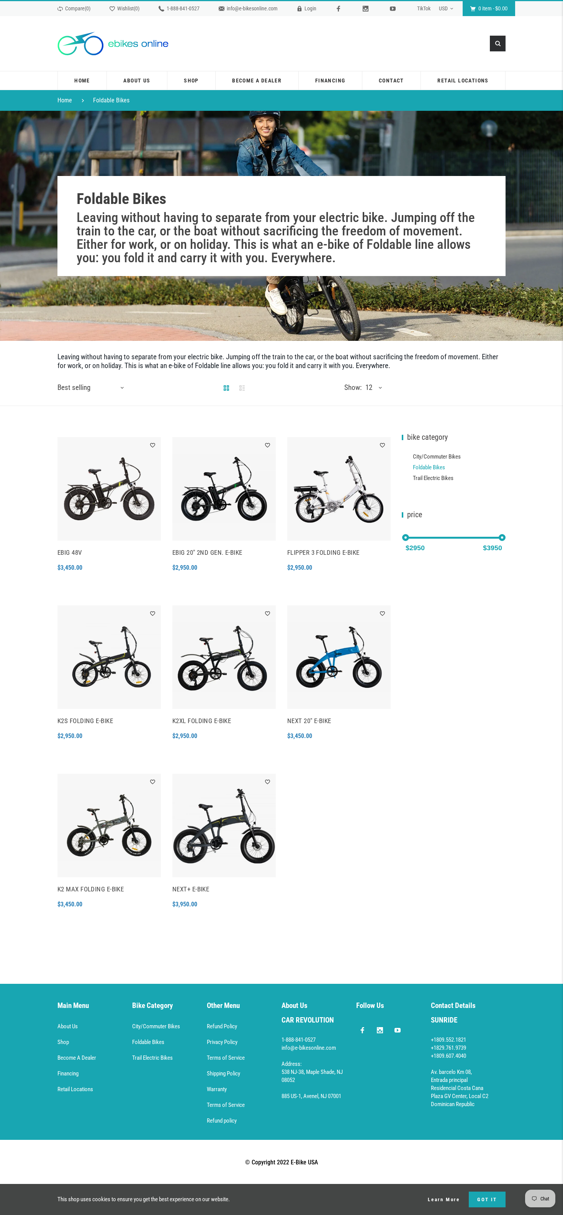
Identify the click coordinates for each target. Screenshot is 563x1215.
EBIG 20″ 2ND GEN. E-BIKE (207, 552)
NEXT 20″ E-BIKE (309, 721)
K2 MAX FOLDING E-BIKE (90, 889)
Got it (487, 1199)
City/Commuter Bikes (437, 456)
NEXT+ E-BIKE (190, 889)
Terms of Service (226, 1057)
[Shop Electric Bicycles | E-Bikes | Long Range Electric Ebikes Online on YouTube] (397, 1029)
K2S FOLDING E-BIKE (85, 721)
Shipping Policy (223, 1073)
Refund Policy (222, 1026)
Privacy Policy (222, 1042)
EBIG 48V (69, 552)
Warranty (217, 1089)
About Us (67, 1026)
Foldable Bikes (111, 100)
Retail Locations (75, 1089)
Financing (68, 1073)
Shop (63, 1042)
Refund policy (222, 1120)
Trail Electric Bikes (433, 478)
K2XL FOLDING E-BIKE (201, 721)
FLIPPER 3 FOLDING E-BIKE (323, 552)
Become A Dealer (76, 1057)
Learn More (444, 1199)
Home (64, 100)
